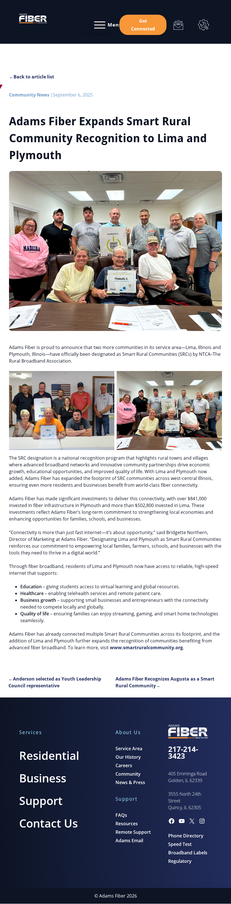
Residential (49, 755)
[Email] (178, 25)
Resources (126, 823)
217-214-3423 (183, 752)
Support (41, 800)
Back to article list (34, 77)
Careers (123, 765)
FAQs (121, 815)
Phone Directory (185, 836)
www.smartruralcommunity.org (146, 647)
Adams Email (129, 840)
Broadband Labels (187, 853)
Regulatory (180, 861)
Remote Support (133, 832)
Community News (29, 95)
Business (42, 778)
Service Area (128, 748)
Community (128, 774)
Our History (128, 757)
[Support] (203, 25)
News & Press (130, 782)
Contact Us (48, 823)
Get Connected (143, 25)
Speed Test (180, 844)
